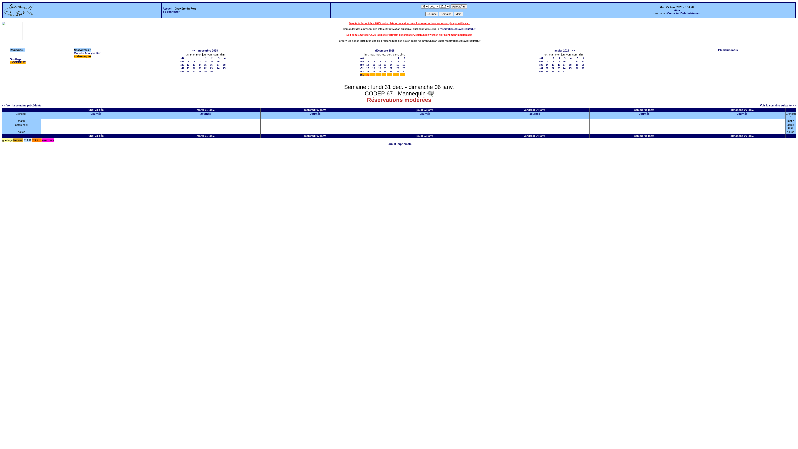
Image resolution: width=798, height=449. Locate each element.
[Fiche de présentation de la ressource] (430, 93)
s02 (541, 61)
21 (200, 68)
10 (218, 61)
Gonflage (15, 59)
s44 (182, 58)
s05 (541, 71)
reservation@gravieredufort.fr (457, 29)
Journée (96, 113)
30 (211, 71)
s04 (541, 68)
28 (200, 71)
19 (188, 68)
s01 (362, 75)
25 (224, 68)
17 (218, 65)
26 (188, 71)
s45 (182, 61)
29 (205, 71)
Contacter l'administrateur (684, 13)
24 (218, 68)
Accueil (167, 8)
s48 (182, 71)
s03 (541, 65)
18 (224, 65)
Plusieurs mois (728, 50)
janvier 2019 (561, 50)
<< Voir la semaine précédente (21, 105)
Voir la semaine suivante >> (778, 105)
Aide (677, 10)
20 (194, 68)
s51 (362, 68)
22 (205, 68)
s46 (182, 65)
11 (224, 61)
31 (564, 71)
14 (200, 65)
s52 (362, 71)
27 (194, 71)
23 (211, 68)
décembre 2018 (384, 50)
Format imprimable (399, 144)
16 (211, 65)
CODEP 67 (19, 62)
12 (188, 65)
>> (573, 50)
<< (194, 50)
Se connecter (171, 11)
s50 (362, 65)
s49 (362, 61)
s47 (182, 68)
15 (205, 65)
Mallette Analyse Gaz (87, 53)
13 (194, 65)
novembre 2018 (208, 50)
